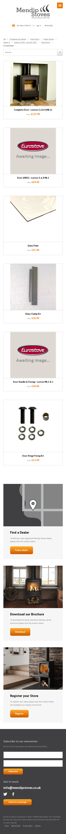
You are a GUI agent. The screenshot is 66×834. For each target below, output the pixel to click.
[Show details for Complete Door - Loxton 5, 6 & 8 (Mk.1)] (33, 83)
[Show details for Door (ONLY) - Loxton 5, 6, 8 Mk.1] (33, 151)
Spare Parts (34, 39)
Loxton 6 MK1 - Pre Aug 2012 (25, 42)
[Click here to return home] (33, 18)
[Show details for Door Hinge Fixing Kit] (33, 426)
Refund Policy (16, 826)
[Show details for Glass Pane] (33, 219)
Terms (7, 826)
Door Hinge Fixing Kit (33, 455)
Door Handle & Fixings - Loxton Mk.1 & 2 (33, 381)
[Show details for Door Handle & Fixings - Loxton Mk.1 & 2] (33, 355)
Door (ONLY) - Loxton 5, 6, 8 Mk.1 (33, 177)
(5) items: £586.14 (24, 25)
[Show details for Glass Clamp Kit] (33, 287)
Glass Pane (33, 245)
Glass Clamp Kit (33, 313)
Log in (38, 25)
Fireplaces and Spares (17, 39)
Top (4, 39)
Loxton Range (48, 39)
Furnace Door (8, 45)
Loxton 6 (6, 42)
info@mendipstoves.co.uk (22, 787)
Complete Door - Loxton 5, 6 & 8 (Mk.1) (33, 109)
